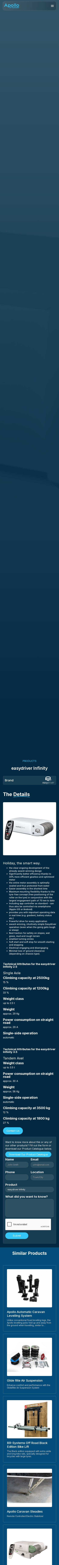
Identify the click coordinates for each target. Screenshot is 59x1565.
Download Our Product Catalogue (28, 1154)
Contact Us (13, 1130)
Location (37, 1172)
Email (34, 1159)
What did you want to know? (26, 1196)
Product (11, 1184)
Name (9, 1159)
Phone (10, 1172)
